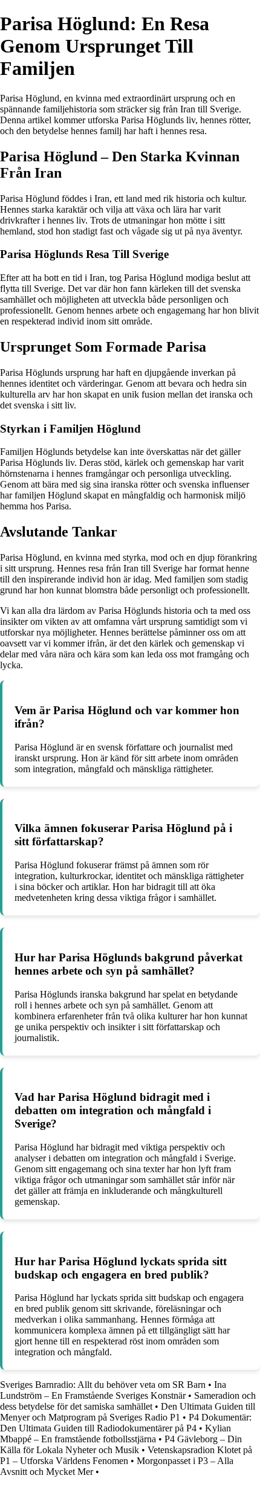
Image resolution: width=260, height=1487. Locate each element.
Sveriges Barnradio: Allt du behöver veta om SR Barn (103, 1384)
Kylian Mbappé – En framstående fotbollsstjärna (115, 1433)
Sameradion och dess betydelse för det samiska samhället (128, 1400)
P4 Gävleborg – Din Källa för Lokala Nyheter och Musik (121, 1444)
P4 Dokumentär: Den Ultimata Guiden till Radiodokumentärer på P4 (126, 1422)
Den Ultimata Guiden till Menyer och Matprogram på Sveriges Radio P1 (127, 1411)
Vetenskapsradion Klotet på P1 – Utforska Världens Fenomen (126, 1455)
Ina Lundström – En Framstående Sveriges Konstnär (113, 1390)
